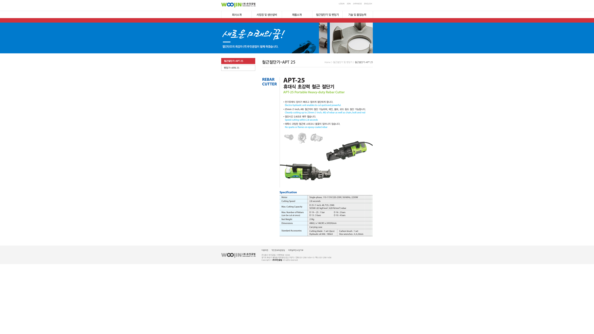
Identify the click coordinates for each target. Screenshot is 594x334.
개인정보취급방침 (278, 250)
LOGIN (341, 3)
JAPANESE (357, 3)
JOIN (349, 3)
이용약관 (264, 250)
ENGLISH (368, 3)
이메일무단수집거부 (295, 250)
